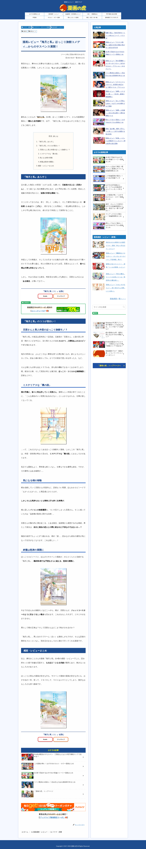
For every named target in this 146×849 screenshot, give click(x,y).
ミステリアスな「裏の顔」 (49, 154)
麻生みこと (33, 31)
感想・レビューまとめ (46, 166)
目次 (50, 136)
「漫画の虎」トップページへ (109, 366)
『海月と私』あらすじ (46, 141)
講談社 (25, 31)
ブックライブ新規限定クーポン (52, 817)
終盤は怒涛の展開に (47, 162)
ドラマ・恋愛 (26, 27)
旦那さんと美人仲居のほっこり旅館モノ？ (55, 149)
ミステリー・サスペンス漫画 (41, 27)
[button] (124, 307)
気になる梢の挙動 (46, 158)
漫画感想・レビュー (58, 27)
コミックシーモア (38, 311)
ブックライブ (61, 296)
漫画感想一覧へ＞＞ (118, 299)
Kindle (45, 296)
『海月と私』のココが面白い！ (49, 146)
